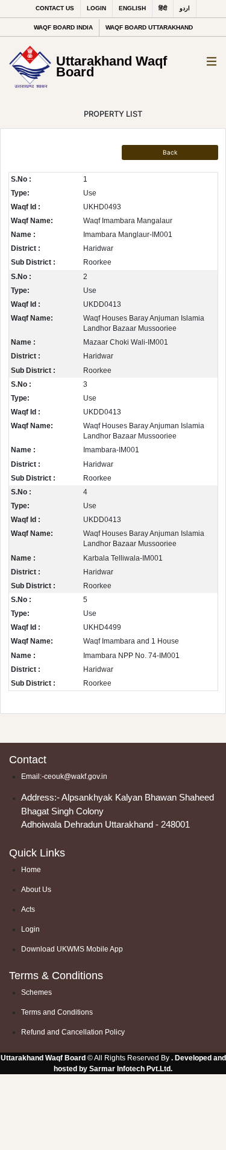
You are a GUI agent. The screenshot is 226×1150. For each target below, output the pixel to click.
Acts (28, 909)
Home (31, 870)
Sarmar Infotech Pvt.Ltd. (130, 1069)
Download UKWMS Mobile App (72, 949)
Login (96, 8)
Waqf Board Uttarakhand (149, 27)
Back (170, 152)
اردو (185, 8)
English (132, 8)
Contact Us (55, 8)
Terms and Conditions (57, 1012)
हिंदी (163, 8)
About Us (36, 889)
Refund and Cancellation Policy (73, 1032)
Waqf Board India (63, 27)
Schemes (36, 992)
